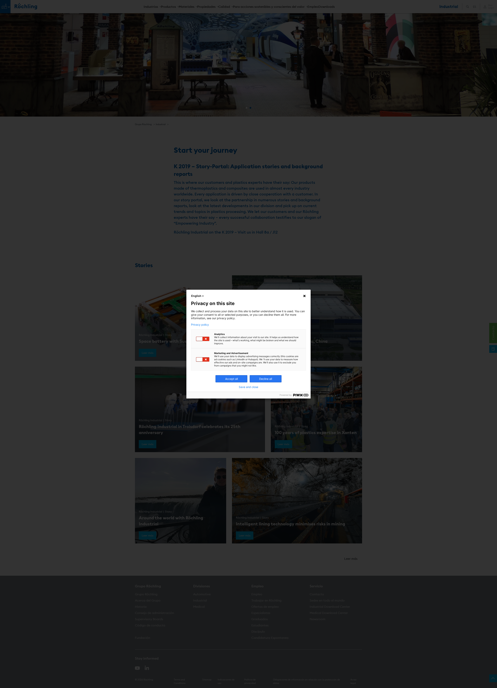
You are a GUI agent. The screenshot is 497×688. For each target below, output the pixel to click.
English (196, 295)
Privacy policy (200, 324)
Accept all (231, 378)
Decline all (265, 378)
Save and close (248, 387)
